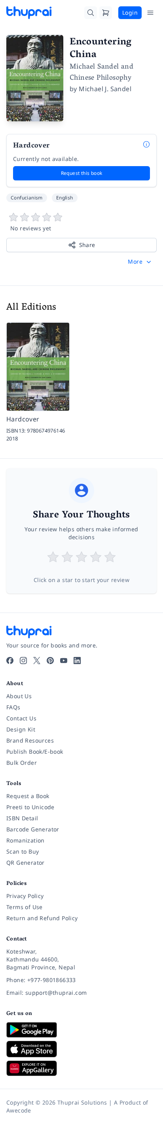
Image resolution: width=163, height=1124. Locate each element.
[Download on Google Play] (81, 1029)
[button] (140, 261)
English (64, 197)
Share (87, 245)
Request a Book (27, 796)
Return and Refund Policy (42, 918)
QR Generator (25, 862)
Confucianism (27, 197)
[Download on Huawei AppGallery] (81, 1068)
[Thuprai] (28, 12)
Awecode (18, 1110)
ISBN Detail (22, 818)
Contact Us (21, 718)
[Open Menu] (150, 12)
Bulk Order (21, 762)
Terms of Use (24, 907)
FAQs (13, 707)
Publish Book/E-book (34, 751)
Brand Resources (30, 740)
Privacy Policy (25, 896)
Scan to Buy (22, 851)
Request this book (81, 173)
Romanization (25, 840)
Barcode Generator (32, 829)
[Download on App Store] (81, 1049)
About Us (19, 696)
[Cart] (105, 12)
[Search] (90, 12)
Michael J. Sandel (105, 88)
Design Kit (20, 729)
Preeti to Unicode (30, 807)
